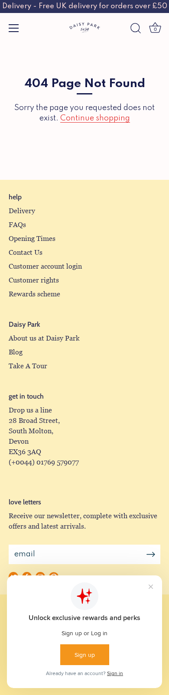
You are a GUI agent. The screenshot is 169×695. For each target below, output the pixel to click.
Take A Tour (28, 366)
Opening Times (32, 238)
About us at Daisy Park (44, 338)
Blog (16, 352)
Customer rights (34, 280)
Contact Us (25, 252)
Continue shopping (95, 118)
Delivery (22, 211)
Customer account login (45, 266)
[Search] (135, 29)
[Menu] (13, 28)
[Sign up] (150, 554)
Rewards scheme (34, 294)
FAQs (17, 225)
